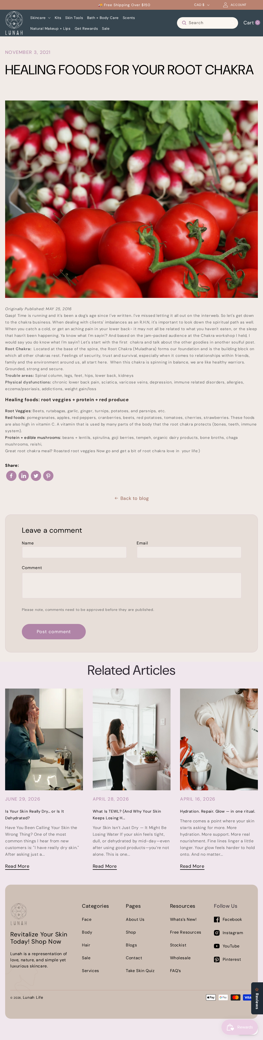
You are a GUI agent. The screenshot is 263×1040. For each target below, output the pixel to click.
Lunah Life (33, 997)
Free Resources (185, 932)
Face (86, 919)
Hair (86, 945)
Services (90, 970)
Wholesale (180, 958)
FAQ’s (175, 970)
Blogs (131, 945)
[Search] (232, 22)
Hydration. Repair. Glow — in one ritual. (217, 811)
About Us (135, 919)
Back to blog (134, 498)
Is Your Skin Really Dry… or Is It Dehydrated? (34, 815)
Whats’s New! (183, 919)
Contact (134, 958)
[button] (40, 17)
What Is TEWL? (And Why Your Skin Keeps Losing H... (127, 815)
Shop (131, 932)
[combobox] (207, 23)
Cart (251, 22)
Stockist (178, 945)
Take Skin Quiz (140, 970)
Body (87, 932)
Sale (86, 958)
